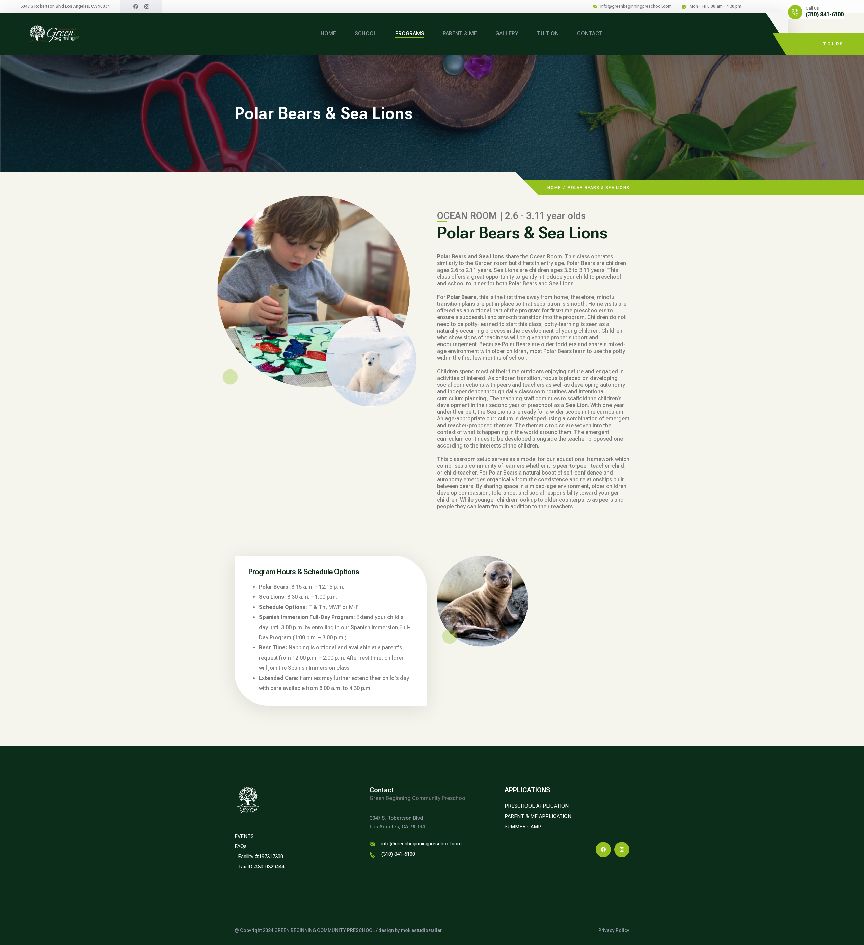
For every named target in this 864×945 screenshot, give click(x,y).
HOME (328, 33)
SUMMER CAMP (523, 827)
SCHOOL (366, 33)
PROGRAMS (409, 33)
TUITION (548, 33)
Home (554, 187)
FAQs (241, 846)
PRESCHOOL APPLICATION (537, 806)
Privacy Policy (613, 930)
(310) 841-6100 (825, 14)
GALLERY (506, 33)
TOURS (833, 44)
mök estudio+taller (421, 930)
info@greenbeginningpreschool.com (636, 6)
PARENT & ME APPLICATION (538, 816)
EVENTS (244, 836)
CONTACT (590, 33)
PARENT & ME (460, 33)
